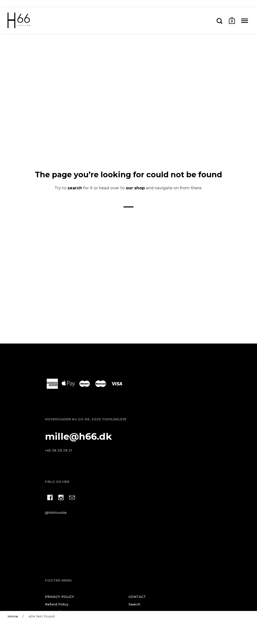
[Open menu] (244, 21)
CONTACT (137, 597)
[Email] (72, 498)
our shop (135, 188)
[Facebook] (50, 498)
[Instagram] (61, 498)
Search (134, 604)
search (75, 188)
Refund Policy (56, 604)
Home (13, 616)
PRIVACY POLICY (59, 597)
